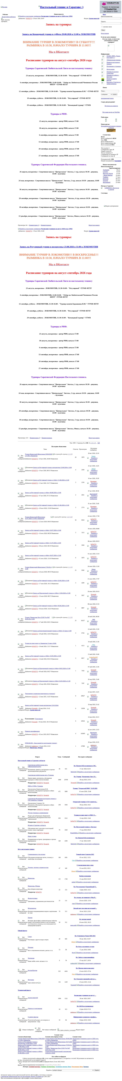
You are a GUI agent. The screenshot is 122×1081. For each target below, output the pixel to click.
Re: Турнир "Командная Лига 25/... (85, 776)
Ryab (73, 952)
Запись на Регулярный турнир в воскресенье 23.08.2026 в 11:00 (52, 467)
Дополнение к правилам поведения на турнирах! (40, 693)
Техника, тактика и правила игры (38, 867)
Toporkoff (73, 985)
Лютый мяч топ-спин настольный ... (85, 908)
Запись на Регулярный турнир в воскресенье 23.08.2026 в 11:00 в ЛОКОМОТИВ (59, 247)
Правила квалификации (32, 731)
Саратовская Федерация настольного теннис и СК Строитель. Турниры (42, 799)
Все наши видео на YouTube (111, 112)
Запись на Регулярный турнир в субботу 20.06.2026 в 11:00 (51, 580)
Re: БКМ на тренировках (85, 1006)
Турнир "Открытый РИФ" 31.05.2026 (85, 788)
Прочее (30, 917)
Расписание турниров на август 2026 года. (86, 1048)
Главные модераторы (48, 1066)
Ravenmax (93, 481)
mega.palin (73, 925)
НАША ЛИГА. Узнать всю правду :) (113, 56)
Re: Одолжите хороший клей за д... (85, 979)
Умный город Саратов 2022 (85, 854)
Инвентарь (31, 878)
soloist (73, 882)
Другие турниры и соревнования (38, 813)
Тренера (86, 1066)
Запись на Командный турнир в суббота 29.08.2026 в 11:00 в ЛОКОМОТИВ (58, 34)
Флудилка (31, 980)
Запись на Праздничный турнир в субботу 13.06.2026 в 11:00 (51, 593)
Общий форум (22, 930)
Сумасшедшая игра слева (85, 865)
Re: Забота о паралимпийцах (85, 957)
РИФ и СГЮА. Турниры (35, 786)
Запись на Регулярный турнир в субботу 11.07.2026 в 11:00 (43, 543)
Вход (104, 14)
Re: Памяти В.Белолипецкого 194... (85, 766)
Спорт (30, 936)
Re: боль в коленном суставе (85, 946)
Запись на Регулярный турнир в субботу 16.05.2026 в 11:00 (43, 656)
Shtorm (73, 871)
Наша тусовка (32, 836)
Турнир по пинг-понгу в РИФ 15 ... (85, 815)
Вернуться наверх (94, 225)
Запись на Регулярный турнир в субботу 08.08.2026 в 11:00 (43, 492)
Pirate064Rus (74, 833)
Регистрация (105, 33)
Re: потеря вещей (85, 919)
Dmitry (94, 456)
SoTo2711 (29, 18)
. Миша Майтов (107, 175)
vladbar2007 (73, 963)
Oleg (93, 644)
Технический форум (24, 990)
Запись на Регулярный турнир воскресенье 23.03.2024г (42, 705)
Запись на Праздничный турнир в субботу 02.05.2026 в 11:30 (51, 681)
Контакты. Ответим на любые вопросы (113, 83)
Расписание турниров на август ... (85, 995)
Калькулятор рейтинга (9, 17)
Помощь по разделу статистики (113, 72)
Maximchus (93, 732)
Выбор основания (85, 876)
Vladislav (105, 177)
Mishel (93, 469)
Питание (30, 947)
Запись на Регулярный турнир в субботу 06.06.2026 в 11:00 (51, 605)
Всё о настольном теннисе (26, 849)
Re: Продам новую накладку (85, 968)
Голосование (39, 719)
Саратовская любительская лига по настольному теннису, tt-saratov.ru (22, 1076)
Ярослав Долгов (108, 173)
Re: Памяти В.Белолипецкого (85, 838)
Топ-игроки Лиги (77, 1066)
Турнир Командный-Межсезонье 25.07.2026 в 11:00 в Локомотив (35, 517)
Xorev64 (105, 180)
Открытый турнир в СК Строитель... (85, 802)
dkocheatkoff (93, 494)
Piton (73, 974)
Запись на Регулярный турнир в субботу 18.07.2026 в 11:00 (43, 530)
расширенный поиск (107, 98)
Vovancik (93, 594)
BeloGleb (73, 772)
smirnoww (35, 746)
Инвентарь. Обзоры (36, 747)
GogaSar (105, 171)
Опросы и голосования (35, 1008)
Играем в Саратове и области (37, 825)
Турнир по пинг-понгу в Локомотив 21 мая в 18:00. (40, 643)
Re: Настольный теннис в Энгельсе (85, 827)
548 (99, 443)
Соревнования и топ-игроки (36, 854)
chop (73, 903)
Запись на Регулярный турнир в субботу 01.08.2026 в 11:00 (51, 505)
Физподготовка (32, 898)
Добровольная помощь (113, 60)
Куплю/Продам (32, 970)
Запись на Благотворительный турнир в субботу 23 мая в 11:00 (52, 631)
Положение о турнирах (114, 66)
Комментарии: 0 (34, 225)
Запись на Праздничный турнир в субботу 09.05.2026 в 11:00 (51, 668)
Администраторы (34, 1066)
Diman (93, 569)
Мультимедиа (32, 908)
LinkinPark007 (93, 657)
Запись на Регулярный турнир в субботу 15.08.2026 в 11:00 (51, 480)
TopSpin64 (117, 161)
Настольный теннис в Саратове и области (31, 760)
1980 (93, 619)
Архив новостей (94, 18)
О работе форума (33, 1017)
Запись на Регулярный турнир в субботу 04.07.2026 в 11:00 (43, 555)
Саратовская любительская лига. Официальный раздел (38, 765)
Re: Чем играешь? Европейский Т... (85, 887)
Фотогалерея (110, 69)
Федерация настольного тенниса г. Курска (111, 127)
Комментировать (46, 225)
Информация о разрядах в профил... (85, 1017)
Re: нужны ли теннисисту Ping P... (85, 897)
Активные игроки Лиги (63, 1066)
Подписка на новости (111, 106)
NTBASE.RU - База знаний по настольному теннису (41, 743)
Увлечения (31, 958)
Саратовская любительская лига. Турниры (41, 775)
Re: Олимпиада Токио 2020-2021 (85, 936)
